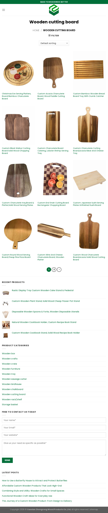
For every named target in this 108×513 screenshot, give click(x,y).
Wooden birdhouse (11, 384)
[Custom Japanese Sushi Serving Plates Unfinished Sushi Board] (89, 180)
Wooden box (8, 353)
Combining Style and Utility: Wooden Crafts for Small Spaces (33, 490)
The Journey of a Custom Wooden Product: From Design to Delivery (37, 500)
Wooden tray (9, 374)
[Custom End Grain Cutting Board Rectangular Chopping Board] (54, 180)
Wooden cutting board (13, 394)
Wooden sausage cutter (14, 379)
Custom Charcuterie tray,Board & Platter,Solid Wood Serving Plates (18, 204)
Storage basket (10, 404)
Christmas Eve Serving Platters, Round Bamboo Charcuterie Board (16, 96)
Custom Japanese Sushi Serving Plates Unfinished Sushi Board (88, 204)
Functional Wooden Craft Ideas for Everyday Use (27, 495)
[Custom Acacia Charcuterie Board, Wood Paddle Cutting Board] (54, 71)
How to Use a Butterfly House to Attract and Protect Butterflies (34, 480)
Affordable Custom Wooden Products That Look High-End (32, 485)
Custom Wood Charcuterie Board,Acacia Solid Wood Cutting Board (89, 257)
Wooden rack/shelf (12, 399)
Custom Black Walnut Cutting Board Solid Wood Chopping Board (16, 150)
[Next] (59, 269)
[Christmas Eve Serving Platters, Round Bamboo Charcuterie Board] (18, 71)
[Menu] (3, 10)
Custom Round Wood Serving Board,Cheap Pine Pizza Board (16, 256)
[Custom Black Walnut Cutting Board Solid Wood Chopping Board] (18, 125)
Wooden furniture (11, 368)
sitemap (94, 509)
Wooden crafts (10, 358)
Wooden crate (9, 363)
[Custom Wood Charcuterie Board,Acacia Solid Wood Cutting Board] (89, 232)
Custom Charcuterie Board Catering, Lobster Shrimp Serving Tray (53, 150)
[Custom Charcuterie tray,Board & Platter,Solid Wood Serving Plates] (18, 180)
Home (36, 30)
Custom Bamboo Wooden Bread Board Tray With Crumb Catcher (89, 94)
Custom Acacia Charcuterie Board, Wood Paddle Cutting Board (51, 96)
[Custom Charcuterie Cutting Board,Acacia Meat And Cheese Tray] (89, 125)
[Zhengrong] (54, 10)
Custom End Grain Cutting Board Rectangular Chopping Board (53, 204)
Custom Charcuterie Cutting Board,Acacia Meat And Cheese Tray (88, 150)
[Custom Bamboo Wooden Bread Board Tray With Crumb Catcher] (89, 71)
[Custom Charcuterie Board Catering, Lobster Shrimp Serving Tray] (54, 125)
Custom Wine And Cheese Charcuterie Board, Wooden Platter (51, 257)
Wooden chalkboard (12, 389)
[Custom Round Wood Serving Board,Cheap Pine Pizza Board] (18, 232)
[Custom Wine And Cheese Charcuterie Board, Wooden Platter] (54, 232)
